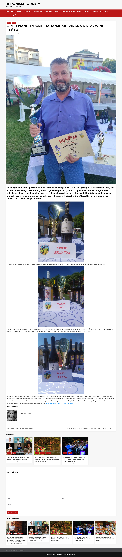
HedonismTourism (11, 33)
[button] (115, 13)
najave (13, 11)
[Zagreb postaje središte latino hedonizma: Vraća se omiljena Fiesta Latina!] (105, 528)
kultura (8, 15)
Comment (9, 479)
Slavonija (48, 453)
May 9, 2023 (18, 33)
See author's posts (26, 417)
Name (8, 498)
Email (63, 498)
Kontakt (8, 550)
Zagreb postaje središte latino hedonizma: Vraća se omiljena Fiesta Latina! (105, 539)
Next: (91, 427)
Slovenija (20, 533)
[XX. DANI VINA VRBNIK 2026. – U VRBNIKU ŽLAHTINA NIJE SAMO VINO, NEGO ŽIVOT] (75, 446)
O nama (13, 550)
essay (101, 11)
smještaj (95, 11)
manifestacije (38, 11)
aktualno (9, 22)
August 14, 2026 (75, 463)
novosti (19, 11)
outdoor (87, 11)
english (14, 15)
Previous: (20, 427)
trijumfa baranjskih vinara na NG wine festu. (59, 403)
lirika (106, 11)
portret (79, 11)
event (57, 11)
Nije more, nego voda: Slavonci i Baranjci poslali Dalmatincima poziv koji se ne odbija (47, 459)
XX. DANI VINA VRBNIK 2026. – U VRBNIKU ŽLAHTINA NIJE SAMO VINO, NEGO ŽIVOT (74, 459)
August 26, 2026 (19, 543)
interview (65, 11)
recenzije (27, 11)
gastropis (72, 11)
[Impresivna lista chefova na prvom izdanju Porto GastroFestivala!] (19, 446)
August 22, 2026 (19, 461)
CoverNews (65, 554)
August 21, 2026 (47, 463)
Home (7, 11)
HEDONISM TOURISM (23, 4)
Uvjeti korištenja (20, 550)
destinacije (48, 11)
